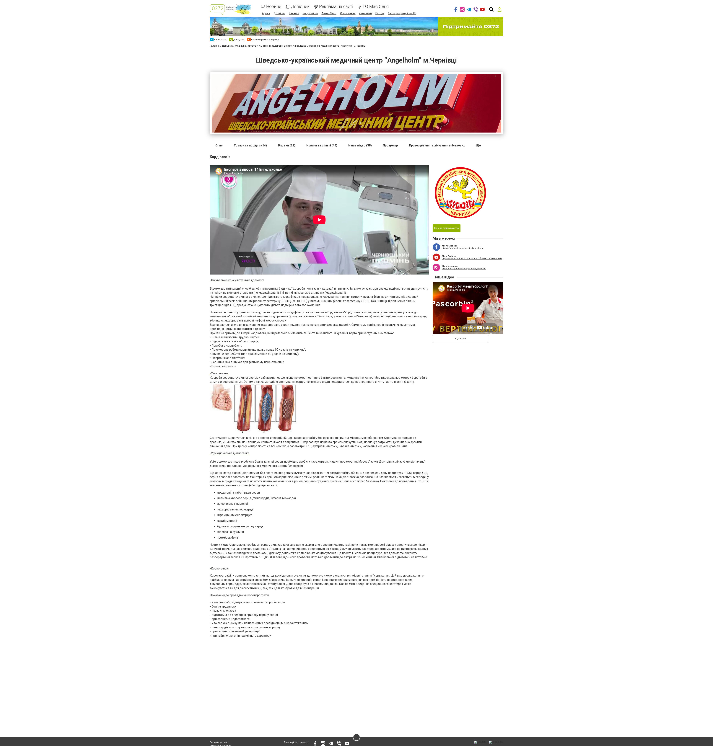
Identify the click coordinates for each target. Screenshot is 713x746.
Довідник (300, 6)
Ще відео (460, 338)
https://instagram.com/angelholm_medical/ (464, 268)
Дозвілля (279, 13)
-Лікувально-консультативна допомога (237, 280)
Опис (219, 145)
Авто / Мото (329, 13)
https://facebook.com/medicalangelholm (463, 248)
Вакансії (294, 13)
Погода (379, 13)
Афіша (266, 13)
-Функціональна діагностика (229, 453)
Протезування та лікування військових (437, 145)
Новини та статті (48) (321, 145)
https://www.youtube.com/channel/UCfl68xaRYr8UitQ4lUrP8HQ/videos (472, 258)
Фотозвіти (365, 13)
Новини (273, 6)
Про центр (390, 145)
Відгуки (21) (286, 145)
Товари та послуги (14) (250, 145)
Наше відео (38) (360, 145)
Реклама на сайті (336, 6)
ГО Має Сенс (376, 6)
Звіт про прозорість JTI (402, 13)
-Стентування (219, 373)
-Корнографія (219, 568)
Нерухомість (310, 13)
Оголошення (348, 13)
